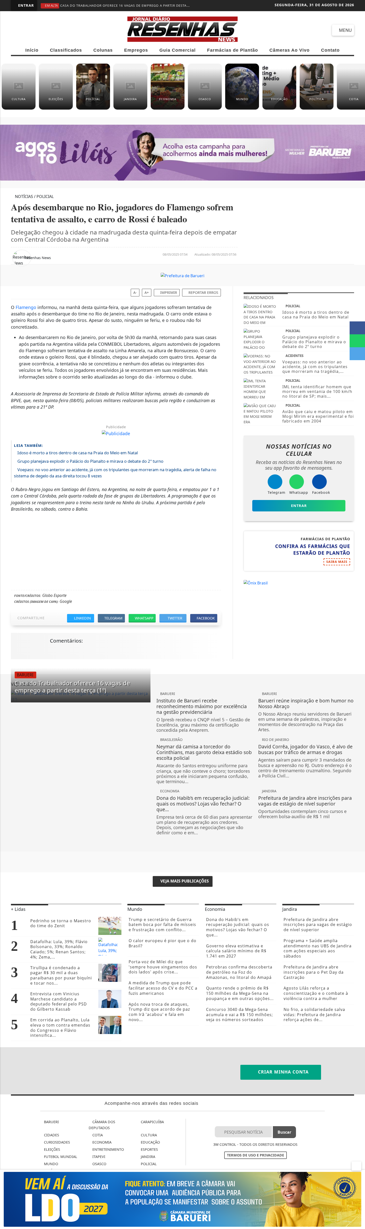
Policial (148, 1163)
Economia (101, 1142)
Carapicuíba (152, 1121)
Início (31, 50)
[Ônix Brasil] (256, 582)
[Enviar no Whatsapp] (357, 340)
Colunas (103, 50)
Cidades (51, 1135)
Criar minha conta (282, 1072)
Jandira (147, 1156)
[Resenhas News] (182, 29)
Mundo (50, 1163)
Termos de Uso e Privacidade (255, 1155)
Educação (150, 1142)
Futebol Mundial (60, 1156)
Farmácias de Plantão (232, 50)
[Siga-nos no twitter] (70, 30)
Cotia (97, 1135)
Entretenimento (107, 1149)
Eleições (51, 1149)
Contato (330, 50)
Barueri (51, 1121)
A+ (147, 292)
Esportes (149, 1149)
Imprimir (168, 292)
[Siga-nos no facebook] (17, 30)
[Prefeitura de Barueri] (182, 275)
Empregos (136, 50)
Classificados (66, 50)
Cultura (148, 1135)
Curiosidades (56, 1142)
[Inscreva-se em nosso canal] (35, 30)
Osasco (98, 1163)
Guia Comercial (177, 50)
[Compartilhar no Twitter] (357, 353)
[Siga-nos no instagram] (52, 30)
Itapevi (98, 1156)
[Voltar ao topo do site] (358, 737)
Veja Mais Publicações (184, 881)
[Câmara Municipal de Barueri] (182, 1199)
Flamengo (26, 307)
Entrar (25, 5)
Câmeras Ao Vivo (289, 50)
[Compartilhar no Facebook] (357, 327)
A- (135, 292)
